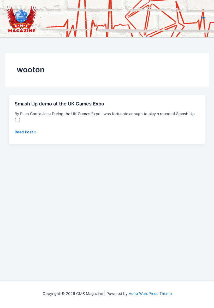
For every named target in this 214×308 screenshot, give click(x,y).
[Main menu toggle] (203, 18)
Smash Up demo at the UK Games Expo (59, 103)
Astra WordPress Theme (150, 293)
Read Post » (26, 132)
